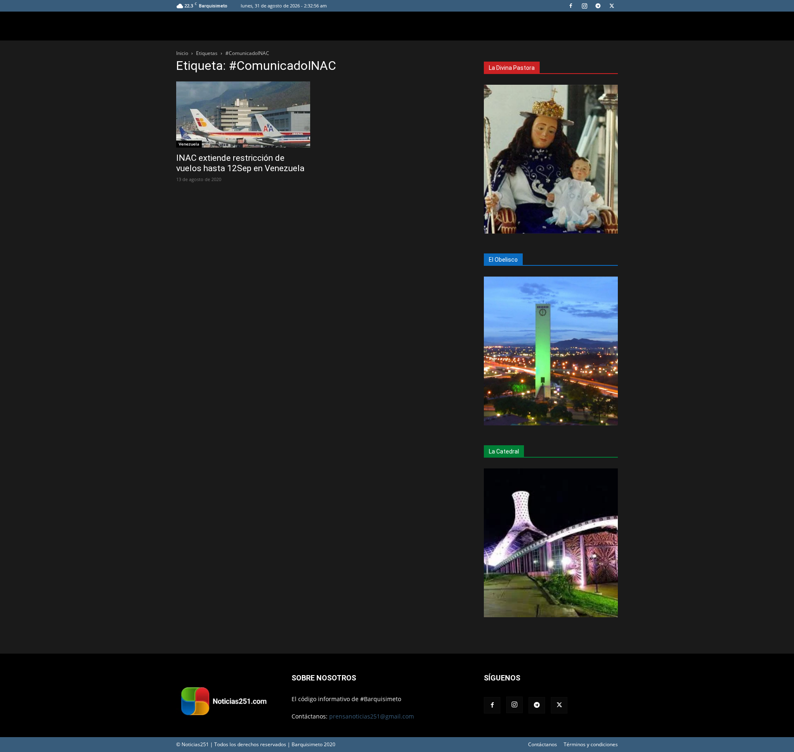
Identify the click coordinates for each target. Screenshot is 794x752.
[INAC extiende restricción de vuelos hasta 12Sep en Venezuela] (243, 114)
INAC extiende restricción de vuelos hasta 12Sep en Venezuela (240, 163)
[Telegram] (598, 6)
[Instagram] (584, 6)
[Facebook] (570, 6)
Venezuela (189, 144)
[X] (611, 6)
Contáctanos (542, 744)
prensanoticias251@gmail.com (371, 716)
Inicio (182, 53)
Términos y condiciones (591, 744)
